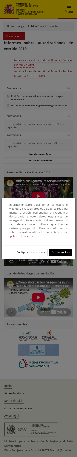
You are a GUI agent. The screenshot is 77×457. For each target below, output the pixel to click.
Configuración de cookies (31, 252)
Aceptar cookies (61, 252)
